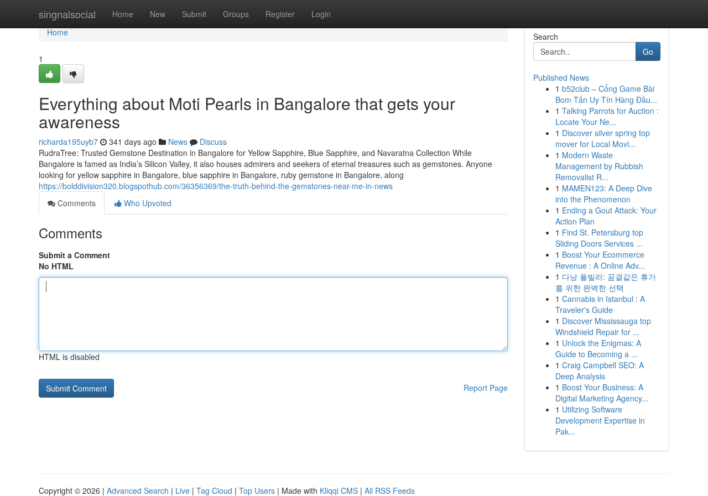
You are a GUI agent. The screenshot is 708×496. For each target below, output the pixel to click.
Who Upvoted (146, 202)
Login (321, 13)
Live (182, 490)
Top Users (257, 490)
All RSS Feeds (390, 490)
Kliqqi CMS (339, 490)
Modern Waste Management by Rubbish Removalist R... (599, 165)
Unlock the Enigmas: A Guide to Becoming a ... (598, 348)
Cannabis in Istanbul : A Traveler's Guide (600, 304)
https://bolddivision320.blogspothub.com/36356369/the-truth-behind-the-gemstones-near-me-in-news (216, 185)
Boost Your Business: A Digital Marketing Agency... (601, 393)
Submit (194, 13)
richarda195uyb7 (68, 141)
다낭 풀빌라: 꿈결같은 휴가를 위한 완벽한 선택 (605, 282)
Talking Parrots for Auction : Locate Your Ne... (607, 116)
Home (122, 13)
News (178, 141)
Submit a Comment (74, 254)
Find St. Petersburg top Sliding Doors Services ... (599, 238)
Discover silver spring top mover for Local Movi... (602, 138)
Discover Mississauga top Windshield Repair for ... (603, 326)
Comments (75, 202)
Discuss (213, 141)
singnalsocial (67, 14)
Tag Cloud (214, 490)
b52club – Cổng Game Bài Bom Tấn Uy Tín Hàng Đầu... (606, 94)
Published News (561, 77)
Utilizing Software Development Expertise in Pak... (600, 420)
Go (648, 51)
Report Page (486, 387)
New (157, 13)
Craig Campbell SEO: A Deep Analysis (599, 370)
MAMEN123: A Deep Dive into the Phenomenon (603, 193)
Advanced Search (138, 490)
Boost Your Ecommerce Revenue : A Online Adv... (600, 260)
